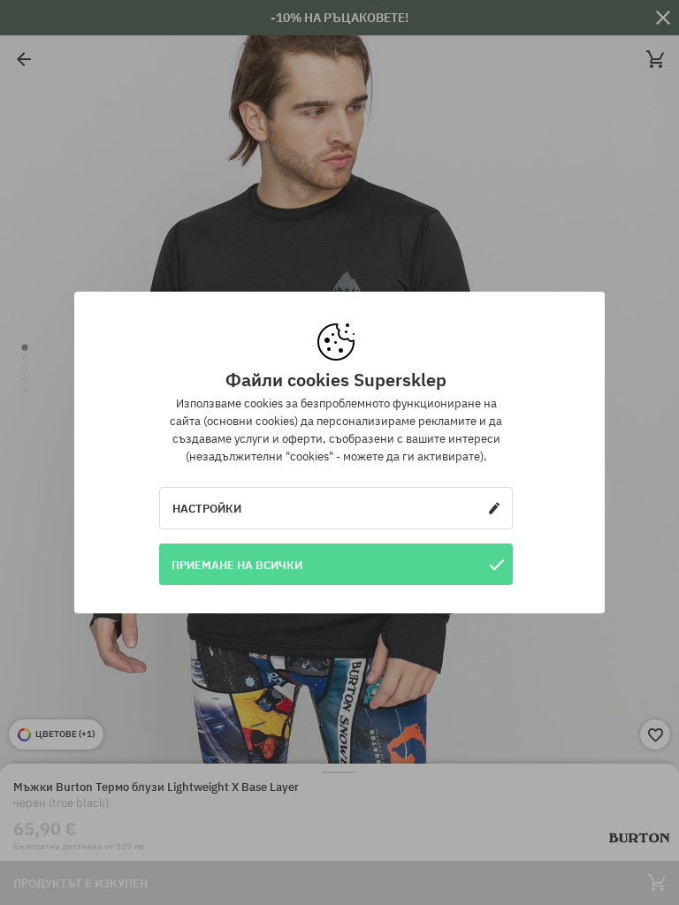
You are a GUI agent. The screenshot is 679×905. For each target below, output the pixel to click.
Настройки (206, 508)
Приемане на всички (237, 565)
